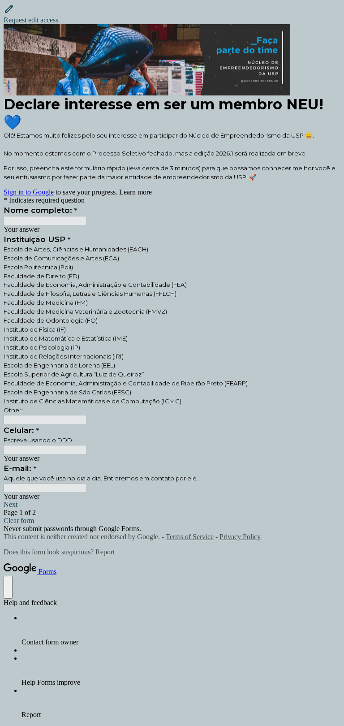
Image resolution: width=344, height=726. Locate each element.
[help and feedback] (8, 587)
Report (105, 552)
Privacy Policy (240, 536)
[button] (172, 14)
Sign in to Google (29, 192)
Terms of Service (190, 536)
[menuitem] (181, 630)
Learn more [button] (135, 192)
